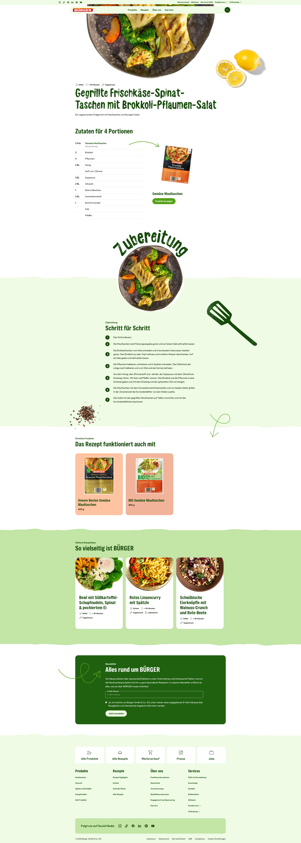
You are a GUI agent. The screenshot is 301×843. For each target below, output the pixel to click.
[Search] (227, 9)
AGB (190, 839)
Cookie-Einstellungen (217, 839)
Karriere (169, 9)
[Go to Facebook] (133, 826)
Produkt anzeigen (164, 201)
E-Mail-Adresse (113, 691)
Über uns (156, 9)
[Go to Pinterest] (146, 826)
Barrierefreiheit (178, 839)
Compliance (200, 839)
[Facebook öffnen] (68, 2)
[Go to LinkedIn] (140, 826)
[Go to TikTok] (126, 826)
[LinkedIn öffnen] (72, 2)
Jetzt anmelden (116, 713)
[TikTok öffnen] (64, 2)
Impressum (151, 839)
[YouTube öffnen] (81, 2)
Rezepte (145, 9)
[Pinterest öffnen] (76, 2)
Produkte (132, 9)
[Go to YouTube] (153, 826)
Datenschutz (164, 839)
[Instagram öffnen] (60, 2)
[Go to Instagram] (120, 826)
